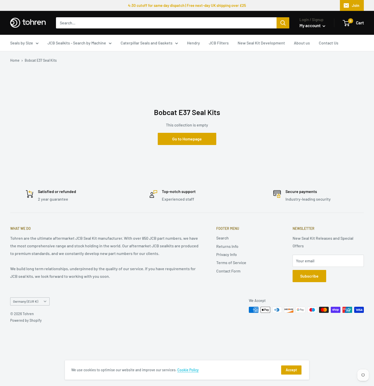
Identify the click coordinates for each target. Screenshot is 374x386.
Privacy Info (226, 254)
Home (15, 60)
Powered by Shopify (26, 320)
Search (222, 237)
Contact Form (228, 270)
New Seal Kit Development (261, 42)
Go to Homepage (187, 138)
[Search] (283, 22)
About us (302, 42)
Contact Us (328, 42)
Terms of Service (231, 262)
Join (355, 5)
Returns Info (227, 246)
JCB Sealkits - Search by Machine (77, 42)
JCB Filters (219, 42)
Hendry (193, 42)
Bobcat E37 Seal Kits (41, 60)
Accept (291, 370)
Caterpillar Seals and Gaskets (146, 42)
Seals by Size (21, 42)
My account (310, 25)
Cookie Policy (188, 370)
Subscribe (309, 276)
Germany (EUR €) (25, 301)
